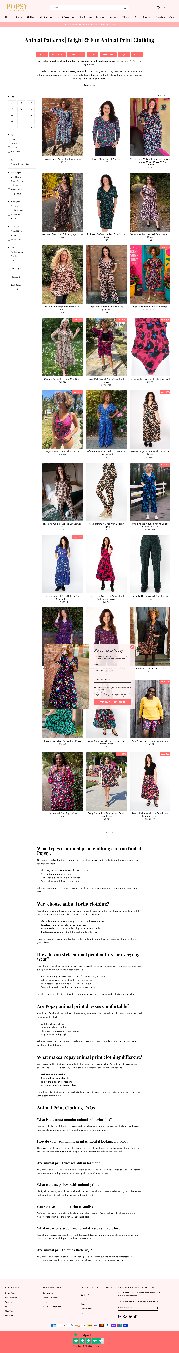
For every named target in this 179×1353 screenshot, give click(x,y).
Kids (137, 17)
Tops (92, 54)
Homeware (113, 17)
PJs (124, 54)
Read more (89, 85)
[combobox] (89, 7)
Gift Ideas (126, 17)
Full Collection (11, 1297)
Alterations (160, 17)
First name (98, 665)
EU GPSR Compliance (52, 1306)
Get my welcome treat (112, 701)
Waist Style (15, 201)
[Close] (132, 647)
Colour (13, 247)
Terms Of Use (48, 1293)
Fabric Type (16, 268)
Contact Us (85, 1295)
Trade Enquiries (87, 1312)
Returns (84, 1304)
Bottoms (108, 54)
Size (12, 96)
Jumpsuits (76, 54)
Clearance (147, 17)
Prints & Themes (85, 17)
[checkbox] (12, 103)
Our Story (9, 1315)
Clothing (30, 17)
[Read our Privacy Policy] (129, 693)
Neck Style (15, 227)
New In (8, 17)
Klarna (45, 1302)
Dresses (19, 17)
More (171, 17)
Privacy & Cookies (50, 1297)
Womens (8, 1302)
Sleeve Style (16, 172)
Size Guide (9, 1311)
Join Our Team (87, 1308)
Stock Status (16, 285)
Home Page (10, 1293)
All (42, 54)
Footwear (100, 17)
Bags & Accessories (65, 17)
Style (13, 134)
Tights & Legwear (46, 17)
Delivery (84, 1299)
